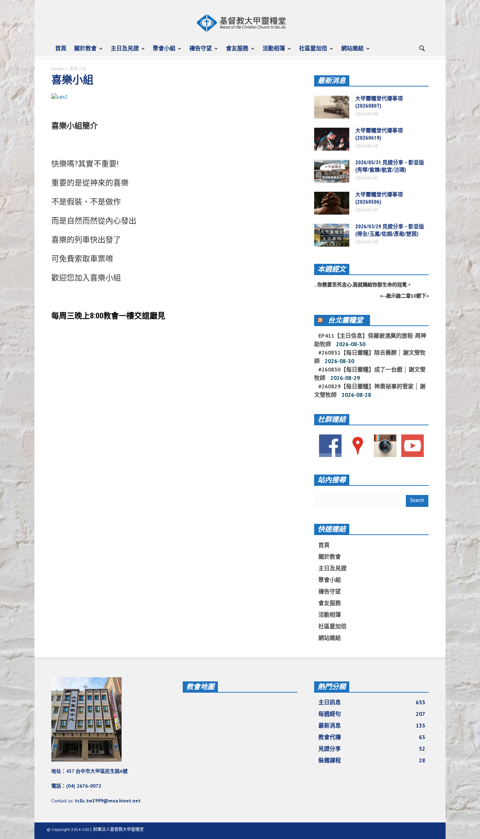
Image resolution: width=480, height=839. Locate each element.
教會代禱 (371, 737)
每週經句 (371, 713)
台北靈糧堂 (345, 320)
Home (57, 68)
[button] (422, 47)
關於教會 (83, 51)
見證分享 (371, 748)
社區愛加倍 (311, 51)
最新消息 (332, 80)
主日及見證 (123, 51)
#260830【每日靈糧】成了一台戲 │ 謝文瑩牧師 (370, 373)
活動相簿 (272, 51)
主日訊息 (371, 702)
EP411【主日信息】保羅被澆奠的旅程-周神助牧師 (370, 340)
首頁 (60, 48)
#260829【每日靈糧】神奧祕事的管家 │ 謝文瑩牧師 (370, 390)
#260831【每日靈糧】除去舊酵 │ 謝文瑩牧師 (370, 356)
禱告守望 (199, 51)
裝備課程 (371, 760)
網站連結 (350, 51)
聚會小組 (162, 51)
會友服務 (235, 51)
